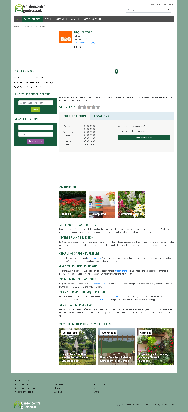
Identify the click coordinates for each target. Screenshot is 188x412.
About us (58, 392)
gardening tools (98, 284)
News (96, 388)
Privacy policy (155, 405)
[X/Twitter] (80, 47)
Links (172, 405)
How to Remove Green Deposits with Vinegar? (34, 82)
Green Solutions (133, 405)
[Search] (167, 10)
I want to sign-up (35, 141)
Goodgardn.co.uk (22, 384)
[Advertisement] (35, 48)
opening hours (117, 296)
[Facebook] (75, 47)
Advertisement (60, 384)
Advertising (167, 4)
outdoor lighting (120, 271)
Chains (75, 19)
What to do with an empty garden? (29, 77)
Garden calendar (92, 19)
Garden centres (32, 19)
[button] (116, 71)
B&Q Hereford (40, 27)
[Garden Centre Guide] (30, 8)
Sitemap (165, 405)
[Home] (18, 19)
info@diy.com (93, 42)
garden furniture (94, 258)
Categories (61, 19)
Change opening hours (143, 137)
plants (107, 242)
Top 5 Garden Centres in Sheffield (29, 87)
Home (16, 27)
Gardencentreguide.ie (24, 392)
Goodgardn (145, 405)
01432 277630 (80, 42)
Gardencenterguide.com (25, 388)
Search (36, 110)
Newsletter (154, 4)
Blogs (48, 19)
